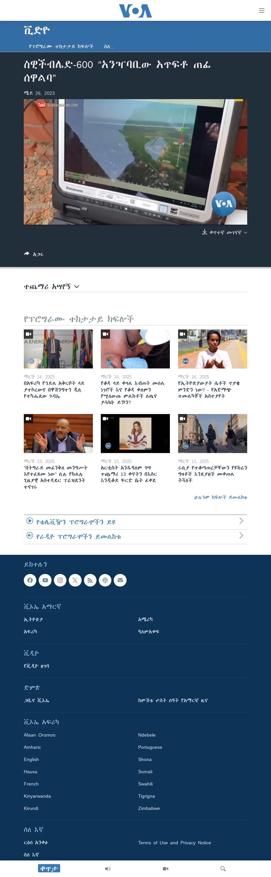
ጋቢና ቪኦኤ (36, 701)
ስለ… (109, 47)
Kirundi (31, 808)
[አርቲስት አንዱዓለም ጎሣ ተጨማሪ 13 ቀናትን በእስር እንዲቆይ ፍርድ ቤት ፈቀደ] (135, 433)
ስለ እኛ (31, 855)
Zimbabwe (149, 808)
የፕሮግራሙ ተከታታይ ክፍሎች (61, 47)
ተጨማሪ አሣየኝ (49, 287)
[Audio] (108, 868)
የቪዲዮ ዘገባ (36, 666)
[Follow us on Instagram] (60, 580)
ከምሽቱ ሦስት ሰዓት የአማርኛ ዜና (173, 701)
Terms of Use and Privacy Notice (174, 843)
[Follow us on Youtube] (45, 580)
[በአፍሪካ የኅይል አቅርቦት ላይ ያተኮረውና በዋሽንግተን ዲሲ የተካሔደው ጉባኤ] (58, 348)
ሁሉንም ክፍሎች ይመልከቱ (220, 497)
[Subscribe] (120, 580)
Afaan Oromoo (40, 735)
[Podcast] (105, 580)
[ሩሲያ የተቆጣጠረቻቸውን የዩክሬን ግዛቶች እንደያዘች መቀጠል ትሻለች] (212, 433)
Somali (145, 772)
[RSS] (90, 580)
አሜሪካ (145, 620)
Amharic (32, 747)
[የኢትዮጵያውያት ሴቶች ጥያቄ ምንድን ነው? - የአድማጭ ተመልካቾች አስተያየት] (212, 348)
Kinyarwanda (37, 796)
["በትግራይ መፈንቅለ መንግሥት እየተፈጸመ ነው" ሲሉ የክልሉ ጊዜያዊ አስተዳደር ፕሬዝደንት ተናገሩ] (58, 433)
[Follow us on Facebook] (30, 580)
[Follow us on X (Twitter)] (75, 580)
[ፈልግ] (223, 868)
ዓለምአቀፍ (149, 632)
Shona (145, 759)
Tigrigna (146, 796)
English (31, 759)
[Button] (34, 255)
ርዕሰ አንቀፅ (36, 843)
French (31, 784)
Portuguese (150, 747)
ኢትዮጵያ (33, 620)
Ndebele (147, 735)
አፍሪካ (30, 632)
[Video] (165, 868)
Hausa (30, 772)
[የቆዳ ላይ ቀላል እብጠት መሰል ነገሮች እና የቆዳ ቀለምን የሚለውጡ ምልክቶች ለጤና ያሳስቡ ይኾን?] (135, 348)
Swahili (145, 784)
